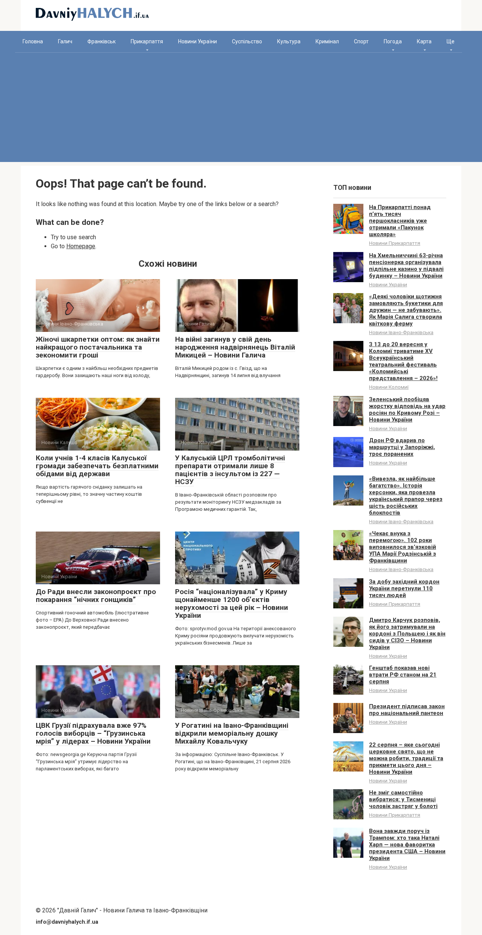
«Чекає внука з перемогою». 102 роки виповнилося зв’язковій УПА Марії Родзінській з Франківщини (402, 547)
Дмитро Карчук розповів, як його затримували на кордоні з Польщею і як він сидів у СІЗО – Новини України (407, 634)
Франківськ (101, 41)
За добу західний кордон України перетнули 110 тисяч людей (404, 588)
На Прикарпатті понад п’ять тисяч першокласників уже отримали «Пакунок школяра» (400, 221)
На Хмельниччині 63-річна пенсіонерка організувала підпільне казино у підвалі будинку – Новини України (406, 265)
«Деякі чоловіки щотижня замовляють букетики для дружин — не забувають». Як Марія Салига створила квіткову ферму (406, 310)
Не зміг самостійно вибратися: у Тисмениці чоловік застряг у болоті (403, 799)
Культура (288, 41)
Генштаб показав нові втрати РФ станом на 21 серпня (402, 675)
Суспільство (247, 41)
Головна (33, 41)
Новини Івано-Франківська (401, 332)
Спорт (361, 41)
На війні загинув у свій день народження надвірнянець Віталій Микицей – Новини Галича (235, 347)
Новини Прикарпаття (394, 243)
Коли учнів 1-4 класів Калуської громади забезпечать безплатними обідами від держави (97, 466)
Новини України (197, 41)
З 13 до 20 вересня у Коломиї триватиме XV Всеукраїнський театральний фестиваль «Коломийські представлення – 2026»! (403, 361)
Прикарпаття (147, 41)
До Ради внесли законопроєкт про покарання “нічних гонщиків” (96, 595)
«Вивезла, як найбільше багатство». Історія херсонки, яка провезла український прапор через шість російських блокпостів (405, 495)
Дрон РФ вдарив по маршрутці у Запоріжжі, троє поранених (402, 447)
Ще (451, 41)
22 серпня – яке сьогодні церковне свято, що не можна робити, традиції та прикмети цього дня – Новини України (406, 758)
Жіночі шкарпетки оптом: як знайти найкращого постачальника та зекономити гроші (98, 347)
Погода (393, 41)
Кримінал (327, 41)
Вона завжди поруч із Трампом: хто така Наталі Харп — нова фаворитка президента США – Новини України (407, 845)
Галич (65, 41)
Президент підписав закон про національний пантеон (407, 710)
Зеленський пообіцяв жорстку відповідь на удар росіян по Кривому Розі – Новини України (407, 409)
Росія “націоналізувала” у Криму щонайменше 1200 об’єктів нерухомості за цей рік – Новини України (231, 603)
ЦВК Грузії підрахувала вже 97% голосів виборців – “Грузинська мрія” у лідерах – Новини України (93, 733)
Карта (424, 41)
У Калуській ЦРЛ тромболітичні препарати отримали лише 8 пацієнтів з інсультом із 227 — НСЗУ (230, 470)
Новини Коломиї (389, 387)
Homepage (80, 246)
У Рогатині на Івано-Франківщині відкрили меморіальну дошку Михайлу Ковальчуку (231, 733)
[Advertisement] (241, 109)
